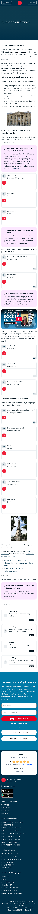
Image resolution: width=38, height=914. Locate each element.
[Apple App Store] (19, 791)
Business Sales (7, 882)
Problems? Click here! (11, 168)
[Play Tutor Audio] (4, 176)
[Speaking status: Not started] (5, 662)
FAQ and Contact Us (9, 853)
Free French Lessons (10, 842)
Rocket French (7, 825)
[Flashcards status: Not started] (5, 615)
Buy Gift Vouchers (9, 856)
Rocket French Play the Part (13, 833)
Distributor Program (10, 888)
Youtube (5, 805)
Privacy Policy (7, 865)
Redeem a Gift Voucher (11, 859)
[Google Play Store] (19, 795)
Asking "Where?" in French (13, 568)
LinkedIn (4, 813)
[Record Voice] (4, 183)
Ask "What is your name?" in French (16, 560)
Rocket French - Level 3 (11, 831)
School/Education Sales (11, 893)
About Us (5, 876)
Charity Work (7, 885)
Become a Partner (9, 891)
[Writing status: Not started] (5, 646)
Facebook (5, 808)
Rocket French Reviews (11, 836)
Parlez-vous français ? (11, 571)
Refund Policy (7, 862)
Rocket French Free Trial (12, 822)
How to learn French (10, 845)
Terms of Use (6, 868)
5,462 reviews (26, 765)
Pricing (32, 3)
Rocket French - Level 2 (11, 828)
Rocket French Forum (10, 839)
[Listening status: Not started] (5, 631)
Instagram (5, 811)
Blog (3, 879)
